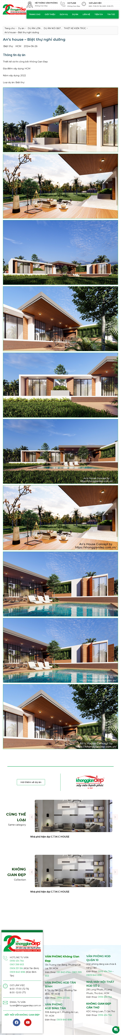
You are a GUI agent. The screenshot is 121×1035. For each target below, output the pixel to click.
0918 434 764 (17, 960)
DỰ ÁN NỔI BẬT (52, 28)
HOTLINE (71, 3)
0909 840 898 (17, 972)
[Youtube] (27, 1022)
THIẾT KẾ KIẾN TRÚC (75, 28)
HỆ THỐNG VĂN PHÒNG (46, 3)
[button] (32, 817)
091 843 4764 (63, 972)
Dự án (75, 14)
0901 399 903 (17, 964)
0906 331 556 (16, 968)
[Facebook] (16, 1022)
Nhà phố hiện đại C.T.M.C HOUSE (49, 836)
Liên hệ (86, 14)
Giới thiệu (50, 14)
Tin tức (111, 14)
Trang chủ (34, 14)
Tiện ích (98, 14)
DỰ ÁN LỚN (34, 28)
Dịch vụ (64, 14)
